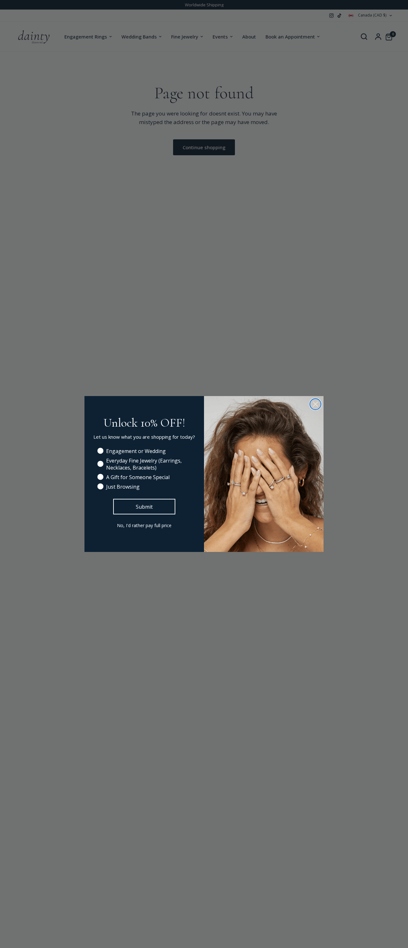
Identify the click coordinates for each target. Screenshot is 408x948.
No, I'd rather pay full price (144, 525)
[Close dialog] (315, 404)
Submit (144, 506)
